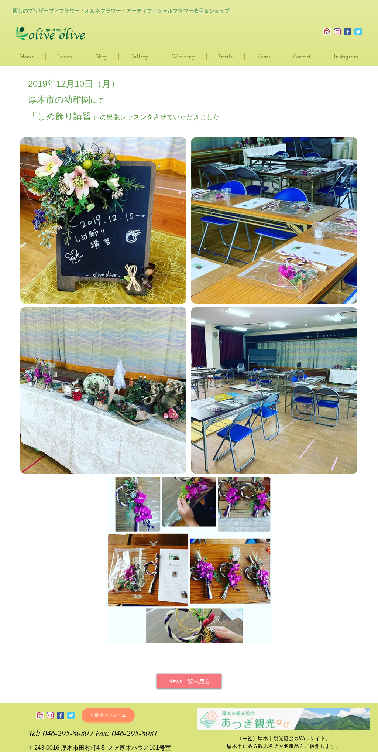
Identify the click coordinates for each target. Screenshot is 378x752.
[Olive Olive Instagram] (337, 31)
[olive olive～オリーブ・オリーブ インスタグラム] (50, 715)
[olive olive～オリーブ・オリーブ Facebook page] (60, 715)
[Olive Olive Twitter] (358, 31)
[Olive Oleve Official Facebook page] (347, 31)
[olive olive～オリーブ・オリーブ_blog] (327, 31)
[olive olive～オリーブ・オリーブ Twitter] (71, 715)
